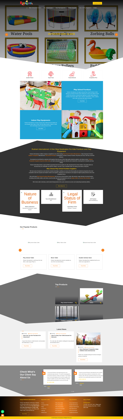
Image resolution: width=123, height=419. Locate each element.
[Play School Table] (34, 242)
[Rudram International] (33, 2)
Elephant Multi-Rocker (74, 406)
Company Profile (97, 3)
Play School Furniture (48, 7)
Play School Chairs (59, 406)
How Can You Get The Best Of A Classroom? (32, 336)
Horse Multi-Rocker (74, 402)
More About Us (61, 186)
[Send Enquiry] (2, 415)
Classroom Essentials (60, 408)
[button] (70, 391)
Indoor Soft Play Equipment (85, 7)
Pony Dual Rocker (73, 410)
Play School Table (28, 257)
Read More (27, 265)
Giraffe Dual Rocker (74, 412)
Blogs (42, 406)
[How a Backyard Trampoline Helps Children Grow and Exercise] (89, 340)
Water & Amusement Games (35, 7)
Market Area (44, 412)
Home (42, 402)
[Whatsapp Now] (2, 411)
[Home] (27, 7)
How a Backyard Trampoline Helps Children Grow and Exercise (89, 350)
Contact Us (43, 408)
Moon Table (54, 257)
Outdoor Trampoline (72, 7)
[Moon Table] (62, 242)
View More (82, 100)
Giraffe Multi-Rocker (74, 404)
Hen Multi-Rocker (73, 408)
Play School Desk (59, 404)
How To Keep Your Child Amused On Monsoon (61, 336)
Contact (95, 7)
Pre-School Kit (59, 410)
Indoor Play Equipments (60, 7)
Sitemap (43, 410)
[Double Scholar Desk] (89, 242)
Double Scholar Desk (85, 257)
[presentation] (6, 34)
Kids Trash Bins (59, 412)
